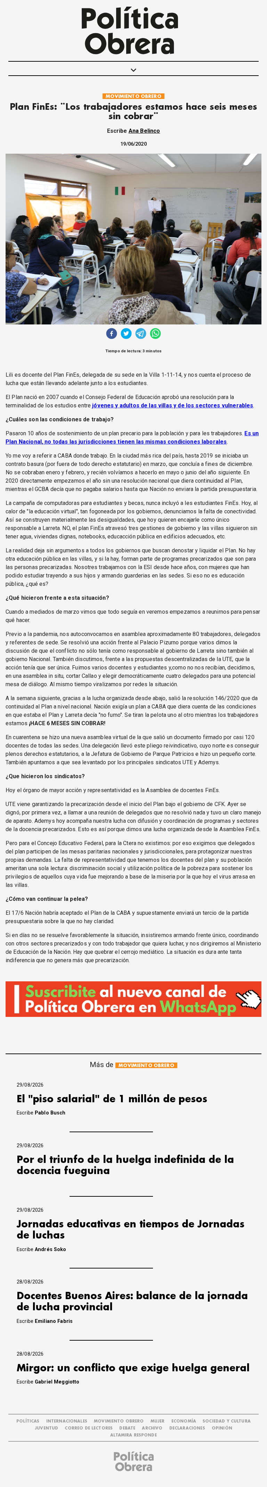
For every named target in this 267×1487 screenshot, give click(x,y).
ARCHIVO (152, 1428)
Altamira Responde (133, 1435)
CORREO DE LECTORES (89, 1428)
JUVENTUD (46, 1428)
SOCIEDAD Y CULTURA (227, 1421)
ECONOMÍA (183, 1421)
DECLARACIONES (187, 1428)
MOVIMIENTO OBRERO (133, 96)
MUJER (158, 1421)
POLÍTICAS (27, 1421)
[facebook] (111, 334)
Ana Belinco (144, 131)
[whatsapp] (155, 334)
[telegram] (140, 334)
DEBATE (127, 1428)
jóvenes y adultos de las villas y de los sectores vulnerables (172, 405)
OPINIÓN (222, 1428)
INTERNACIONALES (66, 1421)
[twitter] (126, 334)
